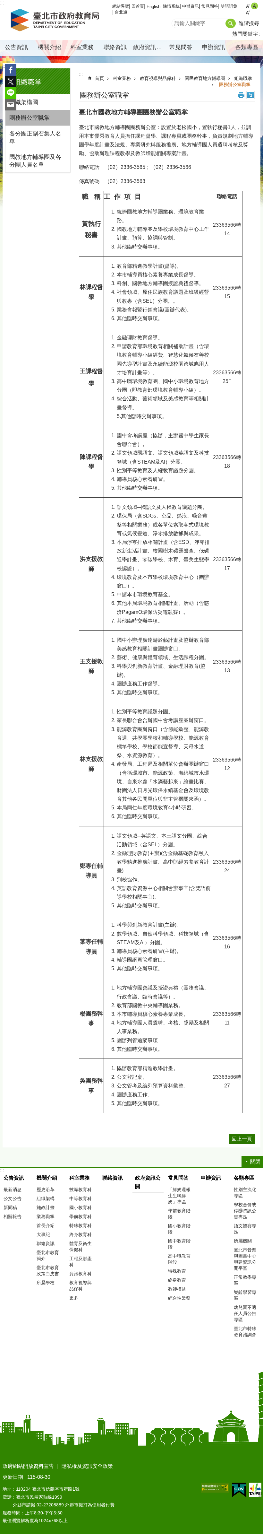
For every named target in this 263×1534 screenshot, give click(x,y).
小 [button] (247, 6)
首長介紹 (46, 1225)
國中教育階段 (179, 1244)
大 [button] (247, 12)
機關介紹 (47, 1178)
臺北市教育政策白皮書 (48, 1270)
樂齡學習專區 (245, 1295)
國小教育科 (80, 1207)
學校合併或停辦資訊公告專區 (245, 1210)
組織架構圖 (23, 102)
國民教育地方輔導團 (205, 78)
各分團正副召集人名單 (35, 137)
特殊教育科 (80, 1225)
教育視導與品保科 (158, 78)
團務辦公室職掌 (29, 118)
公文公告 (12, 1198)
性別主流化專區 (245, 1192)
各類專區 (244, 1178)
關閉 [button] (255, 1161)
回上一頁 (242, 1139)
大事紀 (43, 1234)
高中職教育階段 (179, 1259)
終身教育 (177, 1280)
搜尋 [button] (230, 23)
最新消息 (12, 1189)
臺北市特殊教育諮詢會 (245, 1331)
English (153, 6)
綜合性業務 (179, 1298)
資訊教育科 (80, 1273)
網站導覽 (120, 6)
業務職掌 (46, 1216)
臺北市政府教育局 (56, 20)
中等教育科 (80, 1198)
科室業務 (122, 78)
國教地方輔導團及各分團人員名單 (35, 161)
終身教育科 (80, 1234)
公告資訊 (14, 1178)
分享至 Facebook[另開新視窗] (10, 70)
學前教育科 (80, 1216)
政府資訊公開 (149, 47)
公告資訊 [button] (16, 47)
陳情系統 (171, 6)
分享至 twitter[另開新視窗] (10, 81)
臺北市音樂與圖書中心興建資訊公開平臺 (245, 1259)
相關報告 (12, 1216)
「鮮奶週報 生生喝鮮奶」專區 (179, 1195)
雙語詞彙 (229, 6)
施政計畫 (46, 1207)
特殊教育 (177, 1271)
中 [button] (254, 6)
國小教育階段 (179, 1228)
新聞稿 (10, 1207)
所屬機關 (243, 1240)
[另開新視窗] (215, 1488)
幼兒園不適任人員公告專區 (245, 1313)
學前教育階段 (179, 1213)
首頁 (99, 78)
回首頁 (138, 6)
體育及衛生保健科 (80, 1246)
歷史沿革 (46, 1189)
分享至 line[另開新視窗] (10, 93)
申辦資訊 (190, 6)
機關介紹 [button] (49, 47)
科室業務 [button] (82, 47)
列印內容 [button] (241, 95)
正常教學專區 (245, 1280)
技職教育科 (80, 1189)
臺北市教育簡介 (48, 1255)
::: (4, 66)
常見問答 (209, 6)
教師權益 (177, 1289)
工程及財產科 (80, 1261)
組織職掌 (243, 78)
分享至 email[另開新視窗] (10, 104)
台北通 (121, 12)
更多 (73, 1297)
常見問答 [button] (180, 47)
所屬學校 (46, 1282)
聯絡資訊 (115, 47)
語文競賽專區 (245, 1228)
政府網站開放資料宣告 (28, 1466)
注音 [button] (250, 95)
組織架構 (46, 1198)
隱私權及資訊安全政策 (87, 1466)
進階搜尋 (249, 23)
